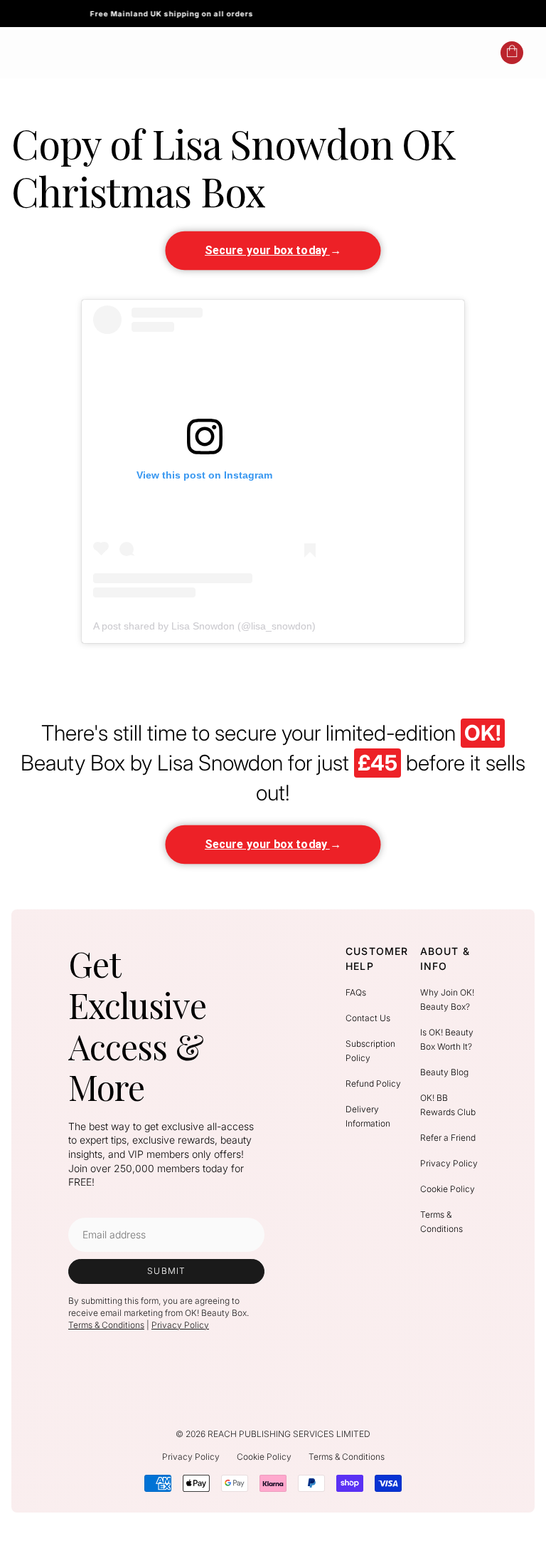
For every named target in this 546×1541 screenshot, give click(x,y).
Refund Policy (373, 1083)
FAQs (356, 992)
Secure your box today (274, 250)
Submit (166, 1270)
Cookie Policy (447, 1189)
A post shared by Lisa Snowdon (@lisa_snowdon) (204, 626)
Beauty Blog (444, 1072)
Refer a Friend (448, 1137)
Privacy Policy (180, 1325)
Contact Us (368, 1018)
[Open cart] (511, 52)
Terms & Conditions (106, 1325)
